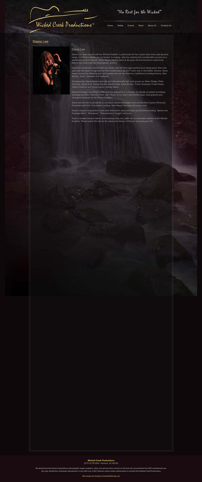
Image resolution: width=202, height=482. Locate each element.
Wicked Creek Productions (101, 460)
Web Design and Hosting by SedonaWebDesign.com (101, 476)
